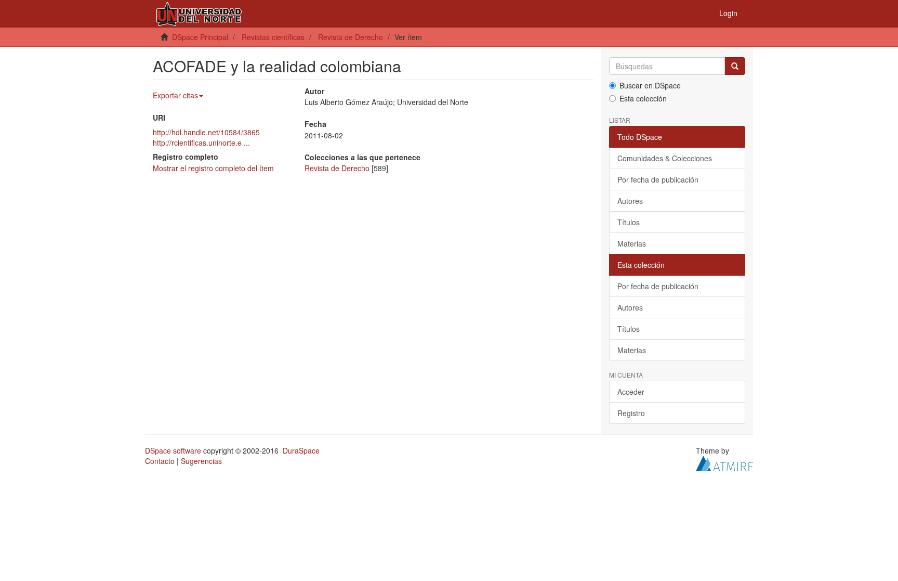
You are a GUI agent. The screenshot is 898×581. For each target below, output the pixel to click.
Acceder (630, 391)
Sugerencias (201, 461)
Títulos (628, 222)
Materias (631, 243)
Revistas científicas (273, 37)
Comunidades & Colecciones (664, 158)
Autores (630, 201)
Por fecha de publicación (657, 179)
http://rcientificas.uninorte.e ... (201, 142)
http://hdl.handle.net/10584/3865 (206, 132)
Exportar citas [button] (175, 95)
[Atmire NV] (724, 462)
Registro (631, 413)
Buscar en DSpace (650, 85)
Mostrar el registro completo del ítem (213, 168)
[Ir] (734, 66)
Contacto (160, 461)
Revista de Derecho (350, 37)
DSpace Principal (200, 37)
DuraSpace (301, 450)
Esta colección (643, 98)
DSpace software (173, 450)
